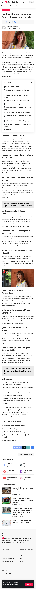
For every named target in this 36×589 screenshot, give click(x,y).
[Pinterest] (10, 472)
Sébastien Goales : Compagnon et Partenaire (18, 104)
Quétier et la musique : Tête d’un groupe (18, 121)
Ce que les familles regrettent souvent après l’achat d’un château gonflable (22, 500)
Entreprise (14, 494)
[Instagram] (26, 472)
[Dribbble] (26, 478)
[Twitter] (26, 465)
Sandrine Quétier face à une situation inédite (16, 96)
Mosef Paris (11, 1)
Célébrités (6, 10)
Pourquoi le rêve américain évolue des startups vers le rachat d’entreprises (22, 490)
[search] (23, 2)
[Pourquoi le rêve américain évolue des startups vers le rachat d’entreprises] (6, 490)
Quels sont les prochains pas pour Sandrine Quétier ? (18, 125)
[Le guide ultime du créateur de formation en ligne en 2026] (6, 523)
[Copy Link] (12, 22)
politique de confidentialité (10, 584)
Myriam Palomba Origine (11, 429)
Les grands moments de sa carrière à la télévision (16, 91)
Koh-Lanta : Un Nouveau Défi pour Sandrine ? (17, 116)
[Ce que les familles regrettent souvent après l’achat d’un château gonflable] (6, 500)
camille (8, 26)
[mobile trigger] (3, 2)
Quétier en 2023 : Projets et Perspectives (18, 112)
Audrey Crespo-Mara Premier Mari (14, 425)
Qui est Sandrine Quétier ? (13, 86)
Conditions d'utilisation (9, 585)
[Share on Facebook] (6, 22)
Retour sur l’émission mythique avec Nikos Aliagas (17, 108)
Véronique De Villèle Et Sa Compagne (15, 432)
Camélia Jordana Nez (10, 440)
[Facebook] (10, 465)
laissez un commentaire (26, 454)
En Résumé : (9, 129)
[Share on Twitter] (9, 22)
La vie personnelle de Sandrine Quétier (17, 100)
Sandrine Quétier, (8, 139)
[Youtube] (10, 478)
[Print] (15, 22)
